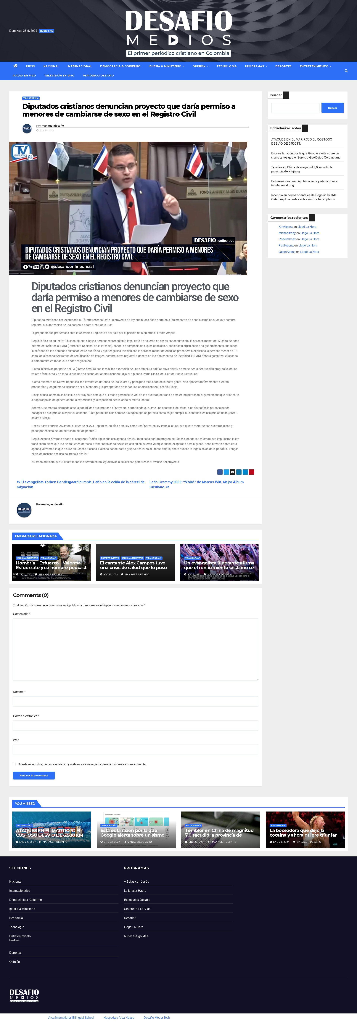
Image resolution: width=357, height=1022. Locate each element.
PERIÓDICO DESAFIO (98, 75)
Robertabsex (287, 239)
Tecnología (227, 66)
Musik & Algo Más (136, 936)
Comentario (21, 614)
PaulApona (286, 245)
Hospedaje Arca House (119, 1017)
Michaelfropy (287, 233)
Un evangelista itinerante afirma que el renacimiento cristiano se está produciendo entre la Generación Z (219, 569)
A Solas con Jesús (136, 881)
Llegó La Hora (307, 226)
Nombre (19, 691)
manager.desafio (53, 125)
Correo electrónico (26, 716)
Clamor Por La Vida (137, 908)
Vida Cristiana (30, 98)
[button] (346, 70)
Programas (255, 66)
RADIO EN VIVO (24, 75)
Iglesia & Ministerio (165, 66)
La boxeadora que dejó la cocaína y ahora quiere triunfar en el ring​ (303, 835)
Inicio (30, 66)
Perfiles (14, 940)
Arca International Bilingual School (71, 1017)
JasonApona (287, 251)
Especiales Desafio (137, 899)
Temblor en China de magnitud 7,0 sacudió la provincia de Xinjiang (219, 835)
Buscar (276, 95)
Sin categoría (24, 826)
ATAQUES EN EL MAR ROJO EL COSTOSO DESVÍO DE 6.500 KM (49, 833)
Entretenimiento (314, 66)
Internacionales (19, 890)
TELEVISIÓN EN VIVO (59, 75)
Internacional (79, 66)
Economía (16, 918)
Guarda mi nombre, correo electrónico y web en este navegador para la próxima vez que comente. (82, 764)
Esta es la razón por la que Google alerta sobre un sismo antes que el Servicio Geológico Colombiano (134, 837)
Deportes (283, 66)
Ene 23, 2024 (112, 842)
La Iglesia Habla (135, 890)
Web (16, 740)
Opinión (199, 66)
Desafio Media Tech (157, 1017)
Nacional (51, 66)
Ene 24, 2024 (27, 842)
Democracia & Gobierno (120, 66)
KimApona (286, 226)
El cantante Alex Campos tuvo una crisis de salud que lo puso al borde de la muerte (133, 567)
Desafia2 (130, 918)
